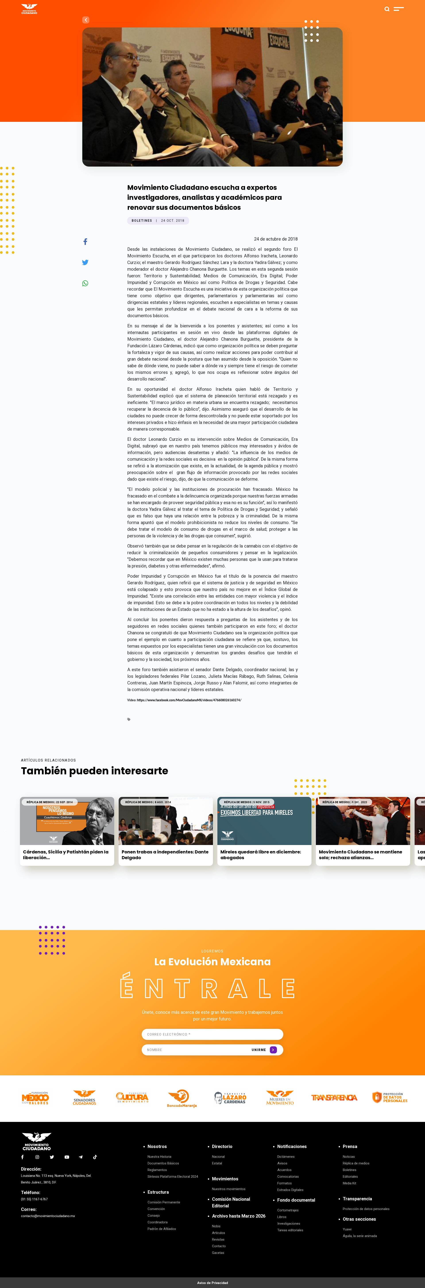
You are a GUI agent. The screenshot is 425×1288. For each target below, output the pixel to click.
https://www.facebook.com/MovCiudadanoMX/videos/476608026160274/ (189, 700)
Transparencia (357, 1198)
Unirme (259, 1050)
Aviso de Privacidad (212, 1283)
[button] (420, 831)
